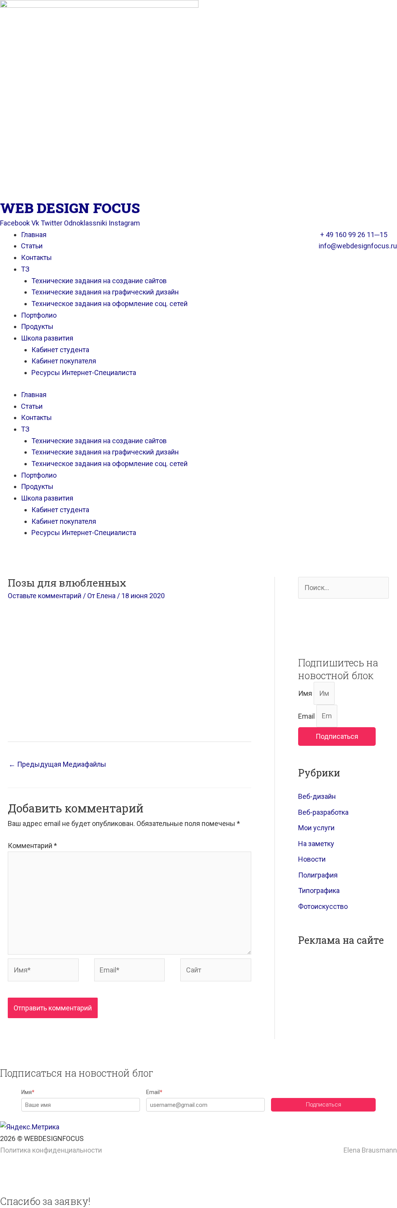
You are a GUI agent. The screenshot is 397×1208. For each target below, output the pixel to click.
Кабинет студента (60, 350)
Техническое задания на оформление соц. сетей (109, 303)
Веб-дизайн (317, 796)
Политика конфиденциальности (51, 1150)
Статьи (32, 246)
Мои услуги (316, 828)
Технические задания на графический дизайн (105, 292)
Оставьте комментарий (44, 596)
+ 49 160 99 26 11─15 (353, 235)
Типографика (319, 890)
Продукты (37, 326)
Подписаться (323, 1104)
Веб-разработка (323, 812)
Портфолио (39, 315)
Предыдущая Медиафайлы (57, 764)
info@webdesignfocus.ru (358, 246)
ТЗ (25, 269)
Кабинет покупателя (63, 361)
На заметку (316, 844)
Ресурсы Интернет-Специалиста (83, 372)
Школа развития (47, 338)
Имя (306, 693)
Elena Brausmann (370, 1150)
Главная (34, 235)
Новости (312, 859)
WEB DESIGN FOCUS (70, 208)
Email (307, 716)
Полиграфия (318, 875)
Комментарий (32, 845)
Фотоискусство (323, 906)
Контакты (36, 257)
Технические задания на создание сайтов (99, 281)
